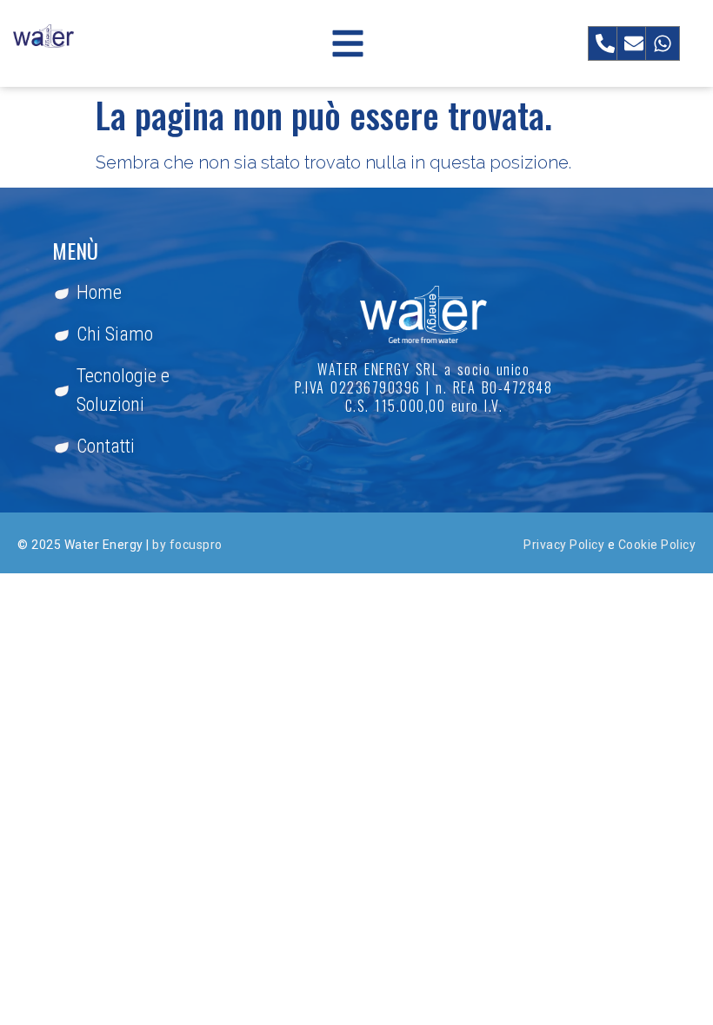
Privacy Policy (563, 545)
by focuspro (187, 545)
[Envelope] (633, 43)
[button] (348, 43)
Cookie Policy (657, 545)
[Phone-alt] (605, 43)
